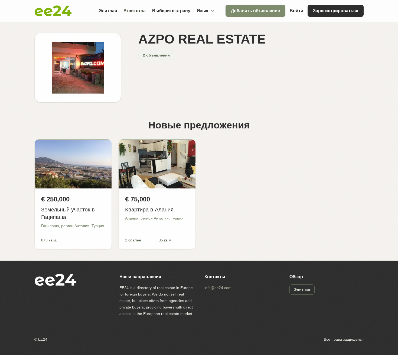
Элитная (108, 10)
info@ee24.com (217, 288)
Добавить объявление (255, 10)
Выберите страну (171, 10)
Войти (296, 10)
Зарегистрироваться (335, 10)
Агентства (134, 10)
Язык (202, 10)
